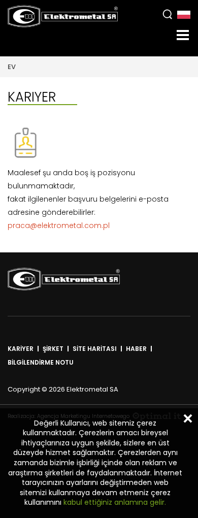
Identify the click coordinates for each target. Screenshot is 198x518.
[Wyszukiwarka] (167, 14)
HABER (136, 348)
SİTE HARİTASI (95, 348)
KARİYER (21, 348)
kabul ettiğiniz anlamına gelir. (113, 502)
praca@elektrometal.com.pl (59, 225)
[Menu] (183, 35)
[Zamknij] (188, 418)
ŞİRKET (53, 348)
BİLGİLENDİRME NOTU (41, 362)
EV (12, 67)
